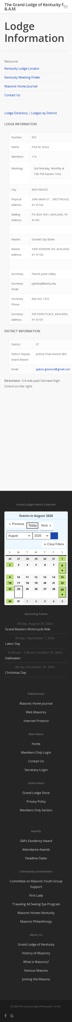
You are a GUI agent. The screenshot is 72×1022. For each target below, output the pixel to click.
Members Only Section (36, 810)
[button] (66, 6)
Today (33, 525)
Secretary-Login (36, 770)
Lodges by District (44, 113)
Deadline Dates (36, 858)
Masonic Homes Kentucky (36, 913)
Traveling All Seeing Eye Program (36, 904)
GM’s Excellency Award (36, 841)
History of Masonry (36, 953)
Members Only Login (36, 752)
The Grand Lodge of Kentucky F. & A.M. (34, 6)
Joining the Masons (36, 979)
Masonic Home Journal (20, 86)
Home (36, 744)
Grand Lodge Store (36, 793)
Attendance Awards (36, 849)
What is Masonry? (36, 962)
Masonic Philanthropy (36, 921)
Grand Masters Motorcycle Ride (27, 629)
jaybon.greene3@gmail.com (53, 369)
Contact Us (12, 95)
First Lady (36, 895)
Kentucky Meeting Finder (22, 77)
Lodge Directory (16, 113)
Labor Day (12, 644)
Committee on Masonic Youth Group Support (36, 884)
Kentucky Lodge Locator (21, 68)
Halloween (12, 658)
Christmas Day (15, 672)
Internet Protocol (36, 721)
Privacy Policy (36, 801)
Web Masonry (36, 712)
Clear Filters (55, 544)
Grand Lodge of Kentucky (36, 944)
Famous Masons (36, 970)
